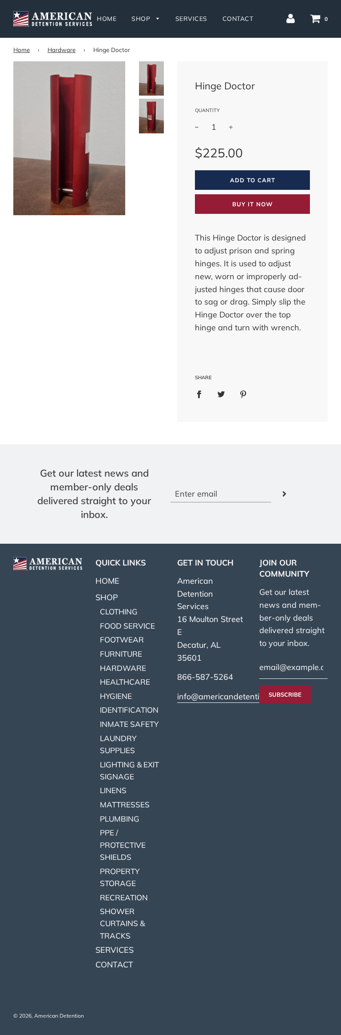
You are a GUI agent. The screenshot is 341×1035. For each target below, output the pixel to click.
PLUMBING (119, 818)
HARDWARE (123, 668)
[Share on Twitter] (221, 394)
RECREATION (124, 897)
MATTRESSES (125, 804)
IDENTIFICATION (129, 709)
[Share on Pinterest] (244, 394)
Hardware (61, 49)
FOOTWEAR (122, 639)
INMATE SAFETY (129, 724)
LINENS (113, 790)
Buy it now (252, 204)
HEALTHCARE (125, 681)
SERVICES (191, 19)
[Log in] (290, 18)
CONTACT (238, 19)
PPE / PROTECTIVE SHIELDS (123, 845)
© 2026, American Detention (48, 1015)
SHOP (141, 19)
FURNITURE (121, 653)
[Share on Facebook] (202, 394)
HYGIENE (116, 696)
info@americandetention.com (231, 696)
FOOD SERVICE (127, 625)
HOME (106, 19)
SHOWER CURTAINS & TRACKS (122, 923)
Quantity (207, 110)
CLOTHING (119, 611)
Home (21, 49)
